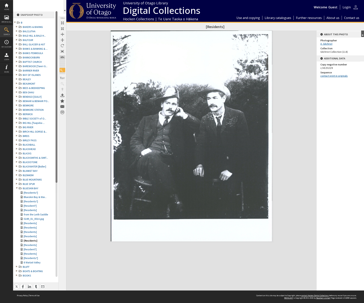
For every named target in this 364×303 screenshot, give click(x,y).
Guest (332, 7)
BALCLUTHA (29, 31)
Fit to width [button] (62, 34)
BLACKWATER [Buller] (34, 166)
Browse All (7, 22)
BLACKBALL (29, 144)
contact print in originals (334, 76)
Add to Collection (62, 101)
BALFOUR (28, 40)
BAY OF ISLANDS (32, 75)
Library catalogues (278, 18)
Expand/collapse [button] (362, 34)
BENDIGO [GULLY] (32, 96)
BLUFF (26, 266)
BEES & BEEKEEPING (34, 88)
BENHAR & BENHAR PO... (36, 101)
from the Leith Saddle (36, 214)
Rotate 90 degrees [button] (62, 46)
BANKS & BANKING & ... (35, 48)
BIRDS (26, 136)
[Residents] (30, 210)
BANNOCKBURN (31, 57)
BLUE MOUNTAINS (32, 179)
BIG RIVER (28, 127)
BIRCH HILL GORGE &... (35, 131)
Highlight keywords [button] (62, 89)
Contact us (351, 18)
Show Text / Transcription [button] (62, 78)
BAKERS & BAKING (33, 27)
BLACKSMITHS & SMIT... (35, 157)
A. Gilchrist (326, 44)
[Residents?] (31, 192)
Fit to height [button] (62, 40)
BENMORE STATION (33, 109)
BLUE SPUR (29, 184)
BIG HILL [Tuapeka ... (34, 123)
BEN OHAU (28, 92)
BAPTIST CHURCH (32, 62)
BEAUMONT (29, 83)
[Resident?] (30, 205)
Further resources (309, 18)
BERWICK (28, 114)
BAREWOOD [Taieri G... (35, 66)
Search (6, 34)
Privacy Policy (22, 295)
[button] (62, 70)
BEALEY (27, 79)
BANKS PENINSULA (33, 53)
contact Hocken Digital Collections (315, 295)
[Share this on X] (17, 284)
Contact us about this (62, 106)
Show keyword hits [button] (62, 84)
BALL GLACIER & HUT (34, 44)
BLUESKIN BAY (30, 188)
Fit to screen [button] (62, 28)
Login (6, 59)
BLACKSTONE (30, 162)
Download (62, 95)
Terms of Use (34, 295)
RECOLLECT (288, 298)
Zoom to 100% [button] (62, 51)
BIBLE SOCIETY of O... (34, 118)
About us (332, 18)
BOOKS (27, 275)
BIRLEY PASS (30, 140)
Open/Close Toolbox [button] (64, 7)
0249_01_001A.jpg (34, 219)
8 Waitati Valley (32, 262)
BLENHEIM (28, 175)
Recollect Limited (323, 298)
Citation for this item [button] (62, 112)
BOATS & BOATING (33, 271)
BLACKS (27, 153)
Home (6, 9)
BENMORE (28, 105)
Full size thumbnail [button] (62, 23)
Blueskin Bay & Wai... (35, 197)
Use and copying (248, 18)
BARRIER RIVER (31, 70)
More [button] (6, 72)
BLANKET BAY (30, 171)
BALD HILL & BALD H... (34, 35)
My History (7, 47)
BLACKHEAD (29, 149)
